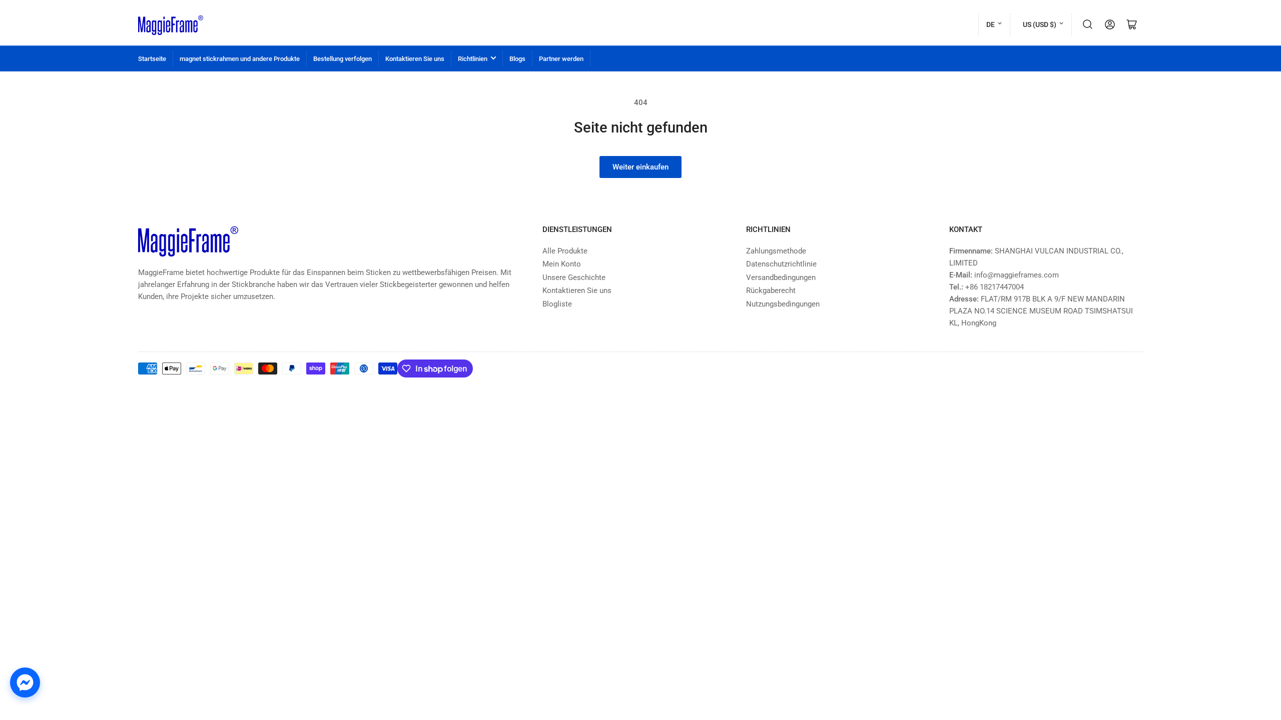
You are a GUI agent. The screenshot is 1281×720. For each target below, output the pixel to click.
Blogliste (557, 304)
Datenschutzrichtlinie (781, 264)
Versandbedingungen (781, 277)
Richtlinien (472, 58)
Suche (1088, 25)
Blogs (517, 58)
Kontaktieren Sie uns (414, 58)
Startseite (152, 58)
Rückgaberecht (771, 290)
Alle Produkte (564, 251)
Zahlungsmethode (776, 251)
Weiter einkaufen (640, 167)
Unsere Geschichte (573, 277)
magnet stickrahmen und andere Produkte (240, 58)
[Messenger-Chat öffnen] (25, 683)
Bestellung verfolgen (342, 58)
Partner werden (561, 58)
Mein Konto (561, 264)
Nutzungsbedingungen (783, 304)
